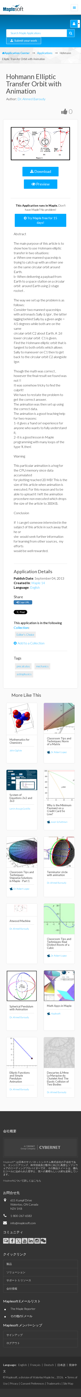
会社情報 (11, 1288)
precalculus (23, 666)
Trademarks (54, 1383)
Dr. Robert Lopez (58, 752)
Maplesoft (55, 1013)
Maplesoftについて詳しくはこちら (22, 1180)
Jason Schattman (59, 822)
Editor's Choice (25, 634)
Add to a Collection (31, 643)
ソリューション (15, 1272)
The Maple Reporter (23, 1308)
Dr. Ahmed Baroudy (31, 99)
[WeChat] (43, 1241)
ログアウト (13, 1343)
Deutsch (49, 1365)
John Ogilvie (16, 750)
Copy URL (23, 602)
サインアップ (14, 1335)
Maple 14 (38, 583)
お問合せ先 (11, 1193)
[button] (74, 24)
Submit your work (25, 40)
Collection (21, 627)
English (35, 587)
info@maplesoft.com (23, 1223)
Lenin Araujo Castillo (20, 808)
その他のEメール (21, 1316)
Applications (44, 53)
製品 (9, 1264)
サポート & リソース (18, 1280)
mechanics (42, 666)
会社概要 (9, 1131)
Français (35, 1365)
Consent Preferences (32, 1383)
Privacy (14, 1383)
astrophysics (24, 674)
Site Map (68, 1383)
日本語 (61, 1365)
